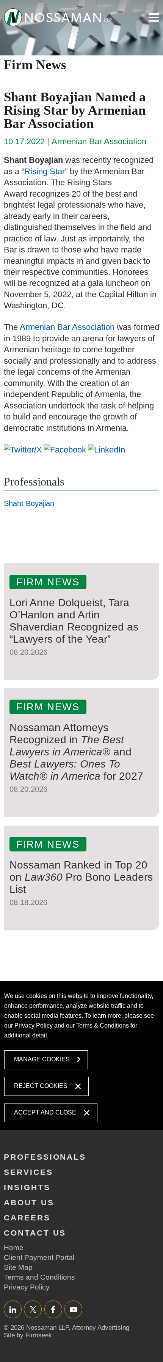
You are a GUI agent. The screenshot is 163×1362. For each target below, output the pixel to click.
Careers (27, 1217)
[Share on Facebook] (65, 449)
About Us (29, 1202)
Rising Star (44, 171)
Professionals (34, 481)
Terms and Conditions (39, 1277)
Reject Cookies (40, 1086)
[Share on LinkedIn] (106, 449)
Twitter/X (33, 1309)
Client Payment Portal (39, 1257)
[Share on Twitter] (23, 449)
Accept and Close (45, 1112)
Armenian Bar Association (67, 327)
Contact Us (35, 1232)
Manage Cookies (42, 1059)
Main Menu (154, 17)
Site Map (18, 1267)
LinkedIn (13, 1309)
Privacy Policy (33, 1025)
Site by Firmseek (28, 1335)
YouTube (73, 1309)
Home (14, 1248)
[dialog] (81, 1055)
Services (28, 1172)
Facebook (53, 1309)
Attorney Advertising (100, 1327)
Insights (27, 1187)
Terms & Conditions (102, 1025)
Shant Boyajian (29, 503)
